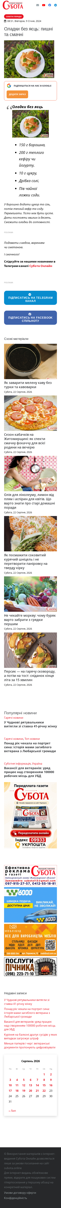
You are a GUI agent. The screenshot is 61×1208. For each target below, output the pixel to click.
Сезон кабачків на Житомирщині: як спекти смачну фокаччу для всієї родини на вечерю (24, 441)
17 (10, 1091)
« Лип (12, 1111)
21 (37, 1091)
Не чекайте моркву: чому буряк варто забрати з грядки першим (30, 619)
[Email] (37, 5)
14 (37, 1085)
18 (16, 1091)
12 (23, 1085)
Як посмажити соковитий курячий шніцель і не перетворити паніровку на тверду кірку (25, 561)
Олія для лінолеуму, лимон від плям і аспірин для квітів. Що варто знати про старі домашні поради (29, 501)
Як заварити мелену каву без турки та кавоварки (28, 384)
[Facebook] (49, 5)
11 (16, 1085)
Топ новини (32, 739)
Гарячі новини (13, 718)
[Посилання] (13, 5)
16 (50, 1085)
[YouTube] (43, 5)
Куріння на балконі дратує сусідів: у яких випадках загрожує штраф (30, 1036)
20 (30, 1091)
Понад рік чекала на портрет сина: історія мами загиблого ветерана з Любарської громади (30, 747)
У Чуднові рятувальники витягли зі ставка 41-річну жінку (30, 724)
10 (10, 1085)
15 (44, 1085)
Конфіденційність (15, 1198)
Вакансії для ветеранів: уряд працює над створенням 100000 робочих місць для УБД (29, 772)
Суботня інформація (17, 763)
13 (30, 1085)
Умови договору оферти (20, 1193)
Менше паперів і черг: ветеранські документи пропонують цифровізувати (29, 1045)
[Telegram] (55, 5)
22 (44, 1091)
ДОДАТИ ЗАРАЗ (17, 94)
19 (23, 1091)
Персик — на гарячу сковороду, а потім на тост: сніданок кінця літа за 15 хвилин (29, 675)
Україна (37, 763)
